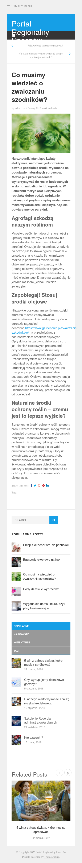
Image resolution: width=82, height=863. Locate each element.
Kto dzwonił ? (33, 737)
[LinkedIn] (47, 485)
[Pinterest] (43, 485)
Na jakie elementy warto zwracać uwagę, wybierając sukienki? (41, 55)
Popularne (21, 626)
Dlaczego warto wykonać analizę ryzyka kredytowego (46, 701)
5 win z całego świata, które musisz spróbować (43, 662)
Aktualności (51, 108)
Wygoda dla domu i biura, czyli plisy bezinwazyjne (44, 605)
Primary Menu (21, 6)
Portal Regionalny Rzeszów (30, 31)
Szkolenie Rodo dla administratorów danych (40, 720)
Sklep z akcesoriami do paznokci (46, 544)
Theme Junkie (51, 857)
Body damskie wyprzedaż (41, 589)
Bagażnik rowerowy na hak (41, 559)
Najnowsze (21, 634)
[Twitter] (34, 485)
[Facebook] (31, 485)
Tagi (16, 650)
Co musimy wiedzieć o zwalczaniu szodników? (39, 576)
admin (18, 108)
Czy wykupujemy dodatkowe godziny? (44, 681)
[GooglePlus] (39, 485)
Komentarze (22, 642)
